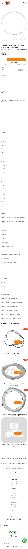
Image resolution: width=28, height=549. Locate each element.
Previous (2, 39)
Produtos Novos (14, 495)
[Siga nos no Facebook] (11, 472)
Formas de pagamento (22, 64)
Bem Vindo (14, 506)
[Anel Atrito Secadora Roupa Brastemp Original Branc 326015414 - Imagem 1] (5, 38)
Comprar (16, 59)
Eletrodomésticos (14, 491)
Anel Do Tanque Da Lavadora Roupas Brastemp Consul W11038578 (14, 384)
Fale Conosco (14, 504)
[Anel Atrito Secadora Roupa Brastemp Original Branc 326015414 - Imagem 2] (10, 38)
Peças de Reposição (14, 493)
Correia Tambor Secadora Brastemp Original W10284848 (14, 444)
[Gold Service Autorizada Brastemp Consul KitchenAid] (7, 3)
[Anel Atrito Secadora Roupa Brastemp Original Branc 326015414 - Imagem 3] (16, 38)
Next (26, 38)
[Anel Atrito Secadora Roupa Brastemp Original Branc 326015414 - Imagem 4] (21, 38)
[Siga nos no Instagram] (15, 472)
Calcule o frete (3, 67)
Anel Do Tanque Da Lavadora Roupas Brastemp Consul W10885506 (14, 414)
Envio (14, 508)
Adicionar (18, 342)
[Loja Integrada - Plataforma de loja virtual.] (17, 546)
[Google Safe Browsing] (13, 535)
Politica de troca (14, 510)
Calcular (20, 69)
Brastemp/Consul (23, 49)
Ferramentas (14, 497)
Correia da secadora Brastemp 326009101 (14, 353)
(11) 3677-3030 (14, 481)
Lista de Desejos (5, 64)
